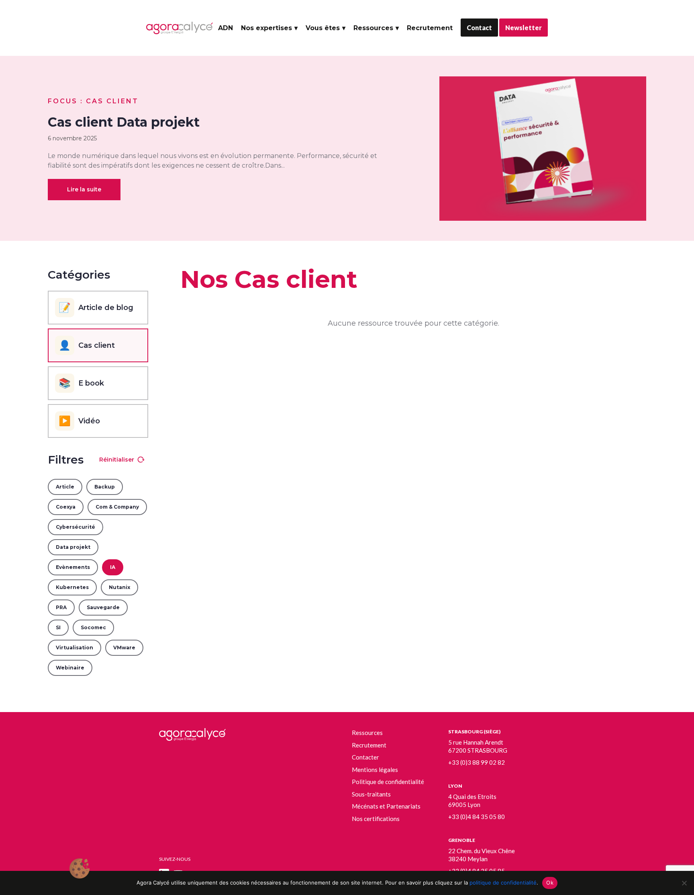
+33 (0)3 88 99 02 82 (476, 762)
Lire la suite (84, 189)
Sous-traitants (371, 794)
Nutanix (119, 587)
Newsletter (523, 27)
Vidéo (79, 421)
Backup (104, 487)
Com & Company (117, 507)
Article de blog (96, 307)
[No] (684, 883)
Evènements (73, 567)
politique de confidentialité (503, 882)
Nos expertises (266, 28)
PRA (61, 607)
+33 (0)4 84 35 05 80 (476, 816)
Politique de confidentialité (388, 781)
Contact (479, 27)
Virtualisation (74, 648)
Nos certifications (376, 818)
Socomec (93, 627)
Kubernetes (72, 587)
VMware (124, 648)
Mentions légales (375, 769)
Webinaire (70, 668)
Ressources (373, 28)
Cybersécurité (75, 527)
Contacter (365, 757)
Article (65, 487)
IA (112, 567)
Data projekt (73, 547)
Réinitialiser (116, 459)
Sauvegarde (103, 607)
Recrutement (430, 28)
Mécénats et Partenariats (386, 806)
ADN (225, 28)
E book (81, 383)
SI (58, 627)
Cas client (87, 345)
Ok (549, 882)
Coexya (66, 507)
